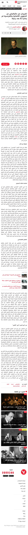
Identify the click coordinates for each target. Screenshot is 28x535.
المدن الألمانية (18, 74)
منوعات (23, 511)
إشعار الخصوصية (22, 483)
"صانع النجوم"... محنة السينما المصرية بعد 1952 (15, 425)
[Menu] (2, 2)
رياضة (24, 513)
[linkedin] (6, 473)
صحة (24, 516)
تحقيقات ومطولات (21, 519)
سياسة (19, 6)
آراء (14, 6)
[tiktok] (4, 473)
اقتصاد (9, 6)
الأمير (3, 99)
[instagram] (9, 473)
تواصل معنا (23, 488)
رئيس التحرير (22, 486)
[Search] (7, 2)
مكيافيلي (18, 112)
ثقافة (4, 6)
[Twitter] (11, 473)
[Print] (16, 64)
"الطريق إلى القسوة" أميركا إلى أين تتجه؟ (11, 275)
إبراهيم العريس (16, 27)
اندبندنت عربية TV (21, 521)
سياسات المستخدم (21, 481)
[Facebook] (13, 473)
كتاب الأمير (24, 386)
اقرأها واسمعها (16, 386)
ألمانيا (8, 384)
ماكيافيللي (17, 384)
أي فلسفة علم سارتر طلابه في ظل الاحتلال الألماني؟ (15, 461)
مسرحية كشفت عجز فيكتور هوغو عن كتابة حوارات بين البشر (11, 287)
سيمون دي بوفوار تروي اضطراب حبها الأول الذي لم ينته (11, 281)
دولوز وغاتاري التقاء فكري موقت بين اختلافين (15, 443)
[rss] (2, 473)
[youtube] (7, 473)
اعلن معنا (23, 491)
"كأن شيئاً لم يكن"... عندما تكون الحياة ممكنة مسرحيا (14, 408)
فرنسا (16, 137)
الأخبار (24, 6)
